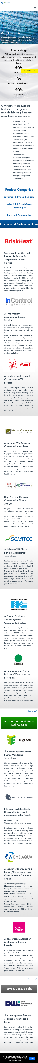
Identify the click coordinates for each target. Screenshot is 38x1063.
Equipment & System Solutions (19, 196)
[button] (35, 8)
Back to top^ (32, 711)
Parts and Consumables (19, 215)
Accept (32, 1058)
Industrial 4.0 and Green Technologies (19, 206)
